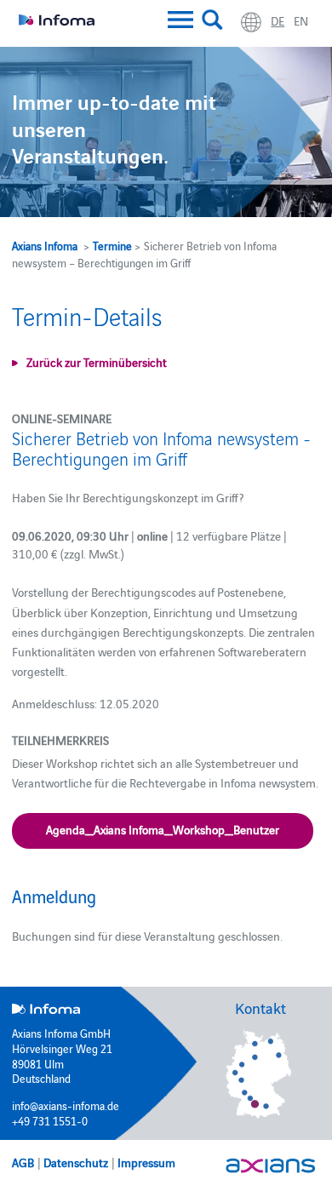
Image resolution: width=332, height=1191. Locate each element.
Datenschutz (75, 1162)
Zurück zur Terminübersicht (96, 361)
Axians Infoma (44, 245)
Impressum (146, 1162)
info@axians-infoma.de (65, 1105)
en (301, 20)
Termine (112, 245)
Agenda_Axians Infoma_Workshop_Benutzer (162, 829)
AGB (23, 1162)
